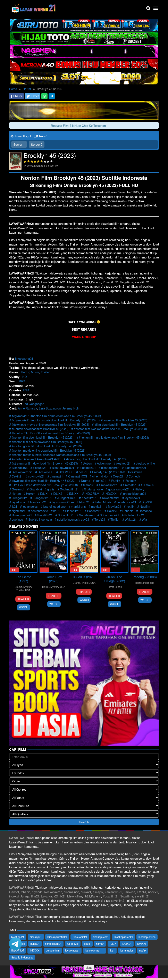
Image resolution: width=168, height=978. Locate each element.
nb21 (87, 896)
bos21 (83, 472)
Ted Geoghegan (33, 403)
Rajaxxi (112, 511)
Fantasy (130, 480)
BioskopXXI (45, 472)
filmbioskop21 (108, 485)
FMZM (141, 892)
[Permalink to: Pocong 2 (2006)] (144, 551)
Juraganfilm (19, 498)
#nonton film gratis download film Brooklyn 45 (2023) (114, 437)
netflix (130, 506)
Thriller (45, 372)
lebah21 (84, 502)
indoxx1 (153, 892)
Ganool (14, 892)
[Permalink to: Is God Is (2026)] (84, 551)
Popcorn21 (94, 511)
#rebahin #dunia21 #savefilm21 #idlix (36, 459)
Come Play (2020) (54, 578)
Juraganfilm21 (42, 498)
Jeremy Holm (71, 408)
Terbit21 (99, 519)
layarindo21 (132, 498)
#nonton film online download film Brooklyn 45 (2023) (47, 441)
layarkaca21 (38, 502)
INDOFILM (92, 493)
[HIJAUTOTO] (84, 38)
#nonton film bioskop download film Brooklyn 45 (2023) (110, 429)
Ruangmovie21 (22, 515)
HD (24, 376)
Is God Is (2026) (84, 576)
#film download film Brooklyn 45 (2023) (120, 424)
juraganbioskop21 (134, 493)
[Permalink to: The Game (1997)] (23, 551)
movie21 (97, 506)
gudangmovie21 (118, 489)
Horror (25, 372)
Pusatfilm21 (111, 896)
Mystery (27, 586)
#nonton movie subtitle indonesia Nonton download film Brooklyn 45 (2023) (61, 454)
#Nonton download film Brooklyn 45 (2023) (40, 429)
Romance (145, 511)
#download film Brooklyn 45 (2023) (124, 420)
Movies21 (114, 506)
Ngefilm (145, 506)
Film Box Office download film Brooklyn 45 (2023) (45, 485)
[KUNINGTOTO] (84, 110)
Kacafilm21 (89, 498)
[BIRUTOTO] (84, 24)
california (136, 472)
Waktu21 (130, 519)
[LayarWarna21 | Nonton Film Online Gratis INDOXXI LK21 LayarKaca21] (33, 8)
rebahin (25, 892)
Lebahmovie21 (126, 502)
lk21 (14, 506)
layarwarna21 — (63, 502)
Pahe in (96, 896)
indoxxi (14, 896)
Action (87, 463)
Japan (118, 586)
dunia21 (100, 480)
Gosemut (18, 489)
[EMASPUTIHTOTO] (84, 77)
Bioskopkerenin (22, 472)
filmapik (88, 485)
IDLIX (44, 493)
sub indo (17, 519)
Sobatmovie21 (109, 515)
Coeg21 (118, 476)
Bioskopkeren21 (135, 467)
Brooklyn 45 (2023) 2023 (108, 472)
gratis (50, 489)
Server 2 (36, 144)
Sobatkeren (86, 515)
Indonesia (148, 582)
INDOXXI (111, 493)
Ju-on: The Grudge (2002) (114, 578)
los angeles (30, 506)
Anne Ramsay (27, 408)
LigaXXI (147, 502)
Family (115, 480)
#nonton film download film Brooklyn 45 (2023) (43, 437)
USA (26, 390)
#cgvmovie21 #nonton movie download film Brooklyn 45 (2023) (54, 420)
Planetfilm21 (73, 511)
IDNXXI (74, 493)
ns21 (56, 511)
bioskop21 (40, 467)
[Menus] (156, 8)
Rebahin (127, 511)
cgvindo (37, 892)
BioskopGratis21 (63, 467)
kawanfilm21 (113, 892)
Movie (35, 372)
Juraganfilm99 (66, 498)
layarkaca (18, 502)
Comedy (134, 476)
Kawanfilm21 (110, 498)
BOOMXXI (66, 472)
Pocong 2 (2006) (145, 576)
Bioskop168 (19, 467)
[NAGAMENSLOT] (84, 51)
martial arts (78, 506)
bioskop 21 (123, 463)
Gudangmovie (93, 489)
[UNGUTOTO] (84, 971)
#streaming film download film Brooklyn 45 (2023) (45, 463)
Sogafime (126, 896)
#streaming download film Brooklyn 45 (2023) (96, 459)
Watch (23, 607)
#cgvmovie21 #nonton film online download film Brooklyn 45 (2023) (56, 416)
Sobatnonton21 (134, 515)
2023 (21, 381)
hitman (16, 493)
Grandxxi (36, 489)
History (139, 489)
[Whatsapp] (44, 96)
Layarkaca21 (49, 896)
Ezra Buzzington (50, 408)
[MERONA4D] (84, 64)
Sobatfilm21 (66, 515)
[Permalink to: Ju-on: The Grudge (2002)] (114, 551)
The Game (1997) (23, 578)
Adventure (104, 463)
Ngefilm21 (18, 511)
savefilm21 (142, 896)
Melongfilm (74, 896)
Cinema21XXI (77, 476)
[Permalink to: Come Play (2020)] (53, 551)
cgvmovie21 (36, 476)
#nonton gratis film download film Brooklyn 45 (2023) (47, 446)
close (89, 967)
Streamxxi (16, 900)
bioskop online (145, 463)
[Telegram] (52, 96)
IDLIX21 (58, 493)
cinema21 (56, 476)
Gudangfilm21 (69, 489)
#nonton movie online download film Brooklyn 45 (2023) (48, 450)
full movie (147, 485)
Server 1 (19, 144)
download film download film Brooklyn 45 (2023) (44, 480)
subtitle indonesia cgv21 (73, 519)
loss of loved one (54, 506)
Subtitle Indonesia (40, 519)
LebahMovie (103, 502)
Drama (85, 480)
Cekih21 (17, 476)
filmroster (129, 485)
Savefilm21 (44, 515)
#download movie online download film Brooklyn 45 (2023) (50, 424)
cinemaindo (100, 476)
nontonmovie (39, 511)
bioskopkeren (110, 467)
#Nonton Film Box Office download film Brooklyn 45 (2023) (51, 433)
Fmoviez (129, 892)
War (144, 519)
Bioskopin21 (87, 467)
